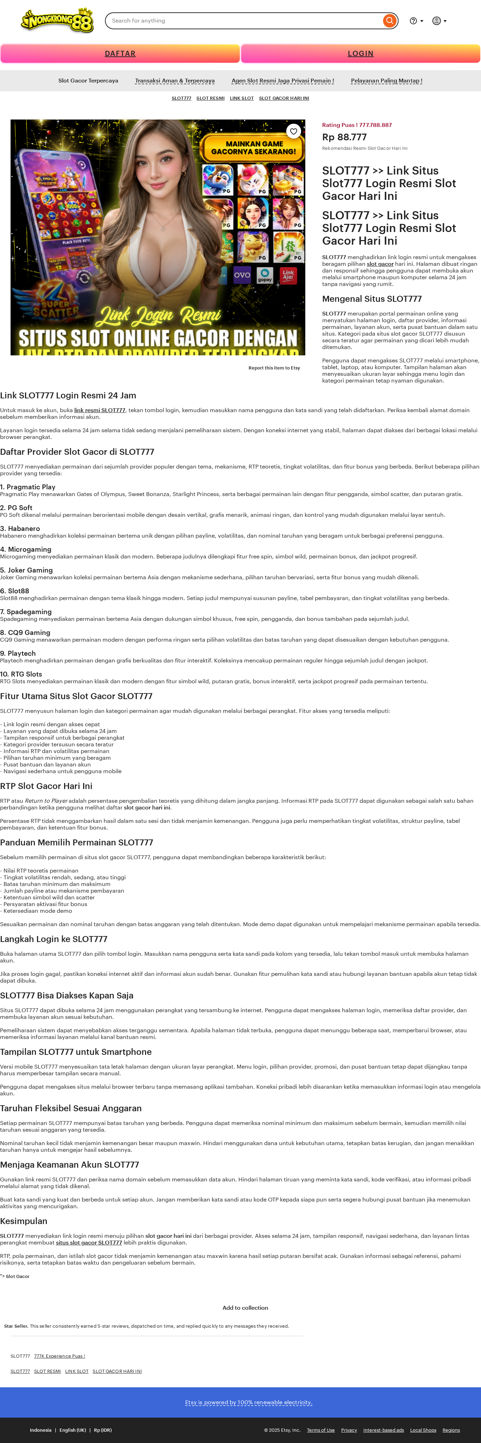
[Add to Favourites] (293, 131)
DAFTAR (120, 53)
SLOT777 (182, 98)
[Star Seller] (37, 1276)
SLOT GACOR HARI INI (284, 98)
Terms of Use (321, 1430)
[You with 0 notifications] (439, 20)
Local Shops (423, 1430)
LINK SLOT (242, 98)
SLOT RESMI (210, 98)
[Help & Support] (416, 20)
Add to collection (244, 1307)
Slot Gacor (18, 1276)
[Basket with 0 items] (459, 20)
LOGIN (361, 53)
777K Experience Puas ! (59, 1356)
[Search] (390, 20)
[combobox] (243, 20)
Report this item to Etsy (274, 368)
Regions (451, 1430)
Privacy (349, 1430)
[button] (66, 1430)
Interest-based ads (383, 1430)
